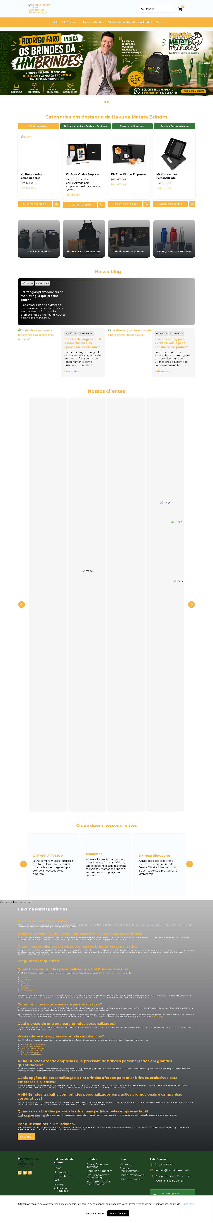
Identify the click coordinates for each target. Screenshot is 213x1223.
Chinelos (25, 985)
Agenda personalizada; (32, 1046)
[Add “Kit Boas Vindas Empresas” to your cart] (146, 204)
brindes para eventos (110, 973)
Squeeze (25, 983)
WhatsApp (157, 1016)
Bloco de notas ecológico (33, 1044)
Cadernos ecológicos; (31, 1052)
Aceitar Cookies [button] (118, 1213)
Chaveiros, (26, 979)
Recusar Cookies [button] (95, 1213)
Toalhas (24, 987)
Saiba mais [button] (188, 1204)
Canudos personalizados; (33, 1048)
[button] (35, 204)
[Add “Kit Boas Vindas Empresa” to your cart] (101, 205)
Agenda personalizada (32, 1050)
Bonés (24, 989)
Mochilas (25, 981)
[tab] (38, 126)
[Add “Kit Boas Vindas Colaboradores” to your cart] (56, 204)
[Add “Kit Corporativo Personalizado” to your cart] (192, 204)
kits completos (51, 995)
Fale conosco (78, 1129)
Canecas (25, 977)
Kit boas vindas (28, 990)
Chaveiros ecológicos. (31, 1054)
